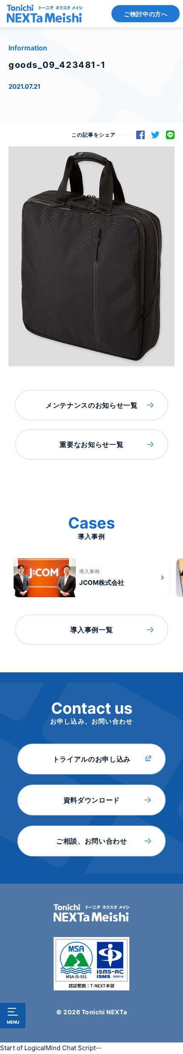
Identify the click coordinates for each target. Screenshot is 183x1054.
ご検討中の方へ (145, 14)
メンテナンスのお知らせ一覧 (91, 405)
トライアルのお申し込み (92, 759)
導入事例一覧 (91, 629)
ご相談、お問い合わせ (91, 841)
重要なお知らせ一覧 (91, 444)
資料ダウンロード (91, 800)
